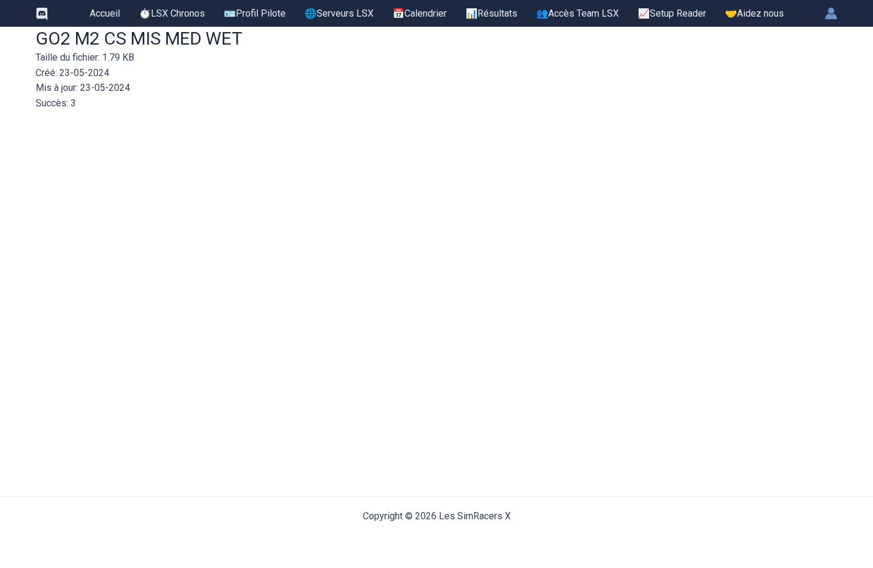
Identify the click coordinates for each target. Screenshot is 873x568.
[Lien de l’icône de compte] (831, 13)
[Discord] (42, 14)
